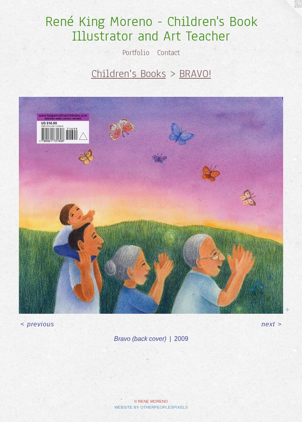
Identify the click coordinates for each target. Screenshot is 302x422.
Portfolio (135, 53)
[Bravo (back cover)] (151, 205)
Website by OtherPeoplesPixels (151, 407)
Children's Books (128, 73)
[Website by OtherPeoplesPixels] (286, 15)
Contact (168, 53)
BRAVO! (195, 73)
